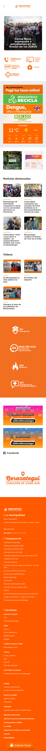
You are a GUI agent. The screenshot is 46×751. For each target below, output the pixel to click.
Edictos (6, 590)
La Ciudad (7, 726)
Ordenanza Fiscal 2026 (12, 542)
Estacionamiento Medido (13, 722)
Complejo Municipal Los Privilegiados (17, 674)
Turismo (7, 734)
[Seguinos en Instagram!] (23, 415)
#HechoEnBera (9, 738)
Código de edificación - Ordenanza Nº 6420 (19, 597)
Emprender (8, 702)
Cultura (6, 652)
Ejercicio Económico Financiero (15, 571)
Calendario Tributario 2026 (13, 549)
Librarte (6, 662)
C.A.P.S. (6, 629)
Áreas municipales (10, 519)
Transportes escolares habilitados (16, 600)
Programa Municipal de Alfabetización (17, 710)
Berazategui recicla (10, 647)
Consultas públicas (10, 562)
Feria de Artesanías (11, 665)
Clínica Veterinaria (10, 632)
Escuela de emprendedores (13, 690)
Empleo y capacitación (12, 687)
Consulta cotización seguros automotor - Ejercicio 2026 (21, 566)
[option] (23, 33)
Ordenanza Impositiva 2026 (13, 546)
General (7, 199)
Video (6, 275)
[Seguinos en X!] (23, 438)
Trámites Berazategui (11, 621)
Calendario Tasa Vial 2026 (13, 552)
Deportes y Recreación (12, 715)
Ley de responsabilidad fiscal (14, 574)
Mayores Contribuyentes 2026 (14, 584)
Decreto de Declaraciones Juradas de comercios (21, 594)
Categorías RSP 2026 (11, 559)
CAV (5, 618)
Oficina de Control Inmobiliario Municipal (19, 719)
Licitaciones (8, 580)
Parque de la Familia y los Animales (17, 730)
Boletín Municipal (10, 577)
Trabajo (6, 684)
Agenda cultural (9, 698)
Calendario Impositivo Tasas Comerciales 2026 (20, 556)
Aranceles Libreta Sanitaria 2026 (15, 587)
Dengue (6, 639)
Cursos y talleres (10, 655)
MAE (5, 659)
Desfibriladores (9, 636)
